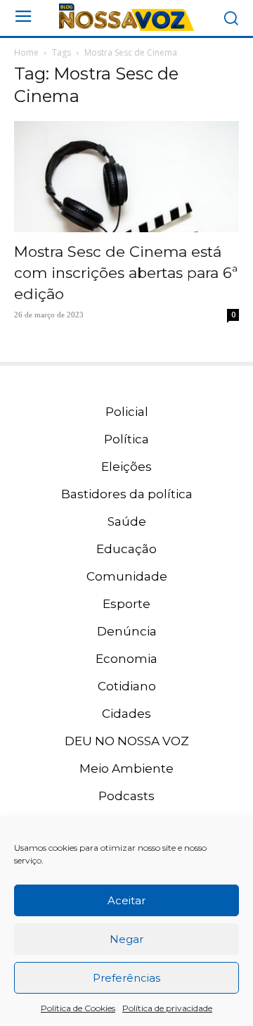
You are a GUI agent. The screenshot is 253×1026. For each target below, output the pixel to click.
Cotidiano (127, 686)
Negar (126, 939)
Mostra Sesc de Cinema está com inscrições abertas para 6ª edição (126, 273)
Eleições (126, 467)
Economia (126, 659)
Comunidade (126, 576)
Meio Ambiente (126, 768)
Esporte (126, 604)
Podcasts (126, 796)
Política (126, 439)
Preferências (126, 977)
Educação (126, 549)
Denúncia (127, 631)
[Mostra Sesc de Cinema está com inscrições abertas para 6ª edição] (126, 176)
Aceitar (126, 900)
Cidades (126, 714)
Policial (126, 412)
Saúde (127, 521)
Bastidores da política (127, 494)
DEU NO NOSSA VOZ (127, 741)
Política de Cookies (78, 1008)
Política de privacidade (167, 1008)
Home (26, 52)
